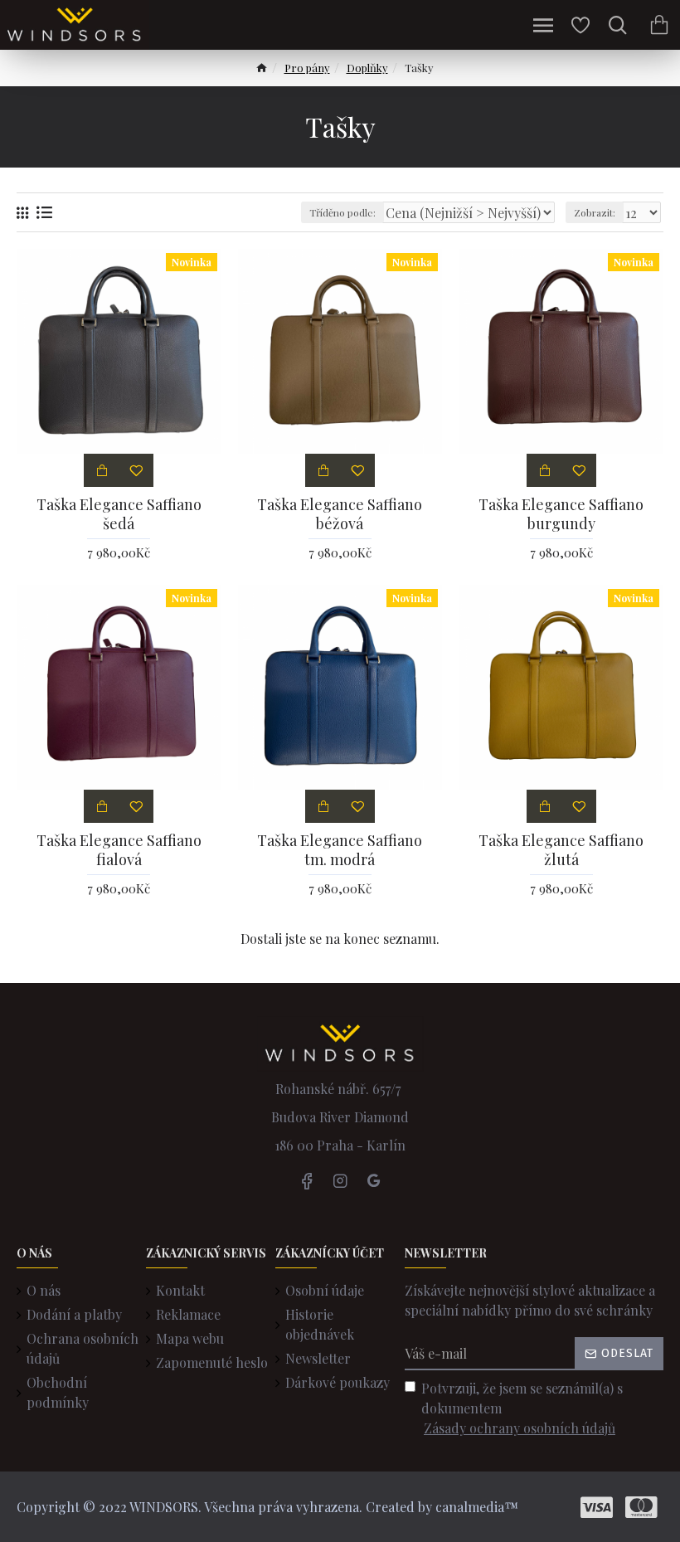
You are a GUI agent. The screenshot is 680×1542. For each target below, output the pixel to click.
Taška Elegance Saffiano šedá (119, 514)
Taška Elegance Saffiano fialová (119, 850)
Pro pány (307, 68)
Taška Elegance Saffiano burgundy (561, 514)
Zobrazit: (594, 212)
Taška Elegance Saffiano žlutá (561, 850)
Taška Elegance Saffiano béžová (339, 514)
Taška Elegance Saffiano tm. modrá (339, 850)
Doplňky (367, 68)
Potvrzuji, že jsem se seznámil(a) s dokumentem (522, 1408)
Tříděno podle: (342, 212)
